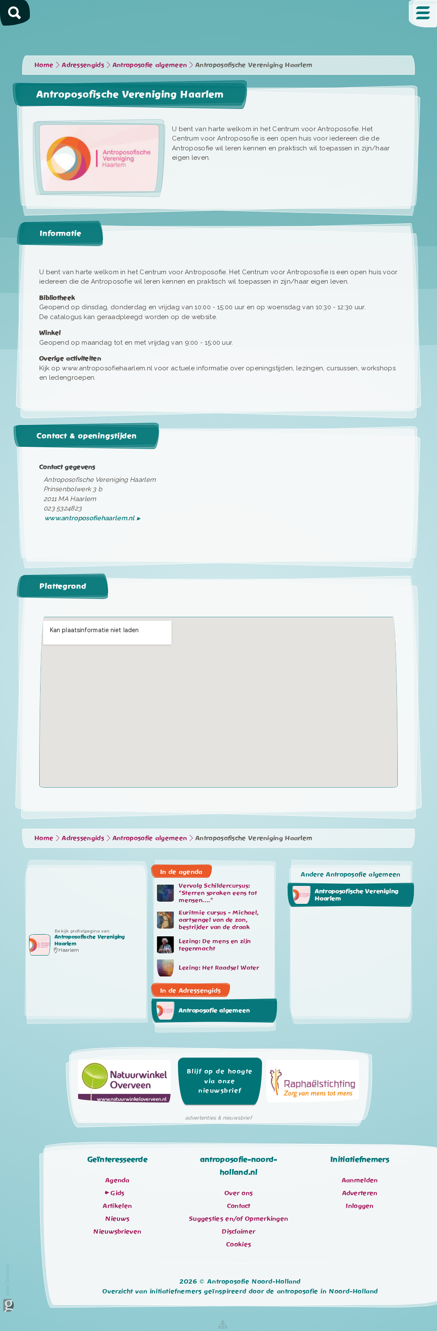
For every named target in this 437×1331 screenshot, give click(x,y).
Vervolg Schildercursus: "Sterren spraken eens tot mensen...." (218, 893)
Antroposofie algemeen (214, 1010)
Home (44, 65)
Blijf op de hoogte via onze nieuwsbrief (220, 1081)
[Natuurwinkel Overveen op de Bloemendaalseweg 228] (124, 1084)
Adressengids (83, 65)
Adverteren (360, 1193)
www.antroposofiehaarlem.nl (89, 518)
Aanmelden (360, 1180)
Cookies (238, 1244)
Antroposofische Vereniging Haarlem (357, 895)
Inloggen (359, 1205)
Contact (239, 1205)
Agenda (117, 1180)
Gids (117, 1193)
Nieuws (117, 1218)
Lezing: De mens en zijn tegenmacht (215, 945)
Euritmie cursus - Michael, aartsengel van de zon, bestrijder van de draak (219, 920)
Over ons (238, 1193)
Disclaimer (238, 1231)
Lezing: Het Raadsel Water (219, 968)
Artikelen (117, 1205)
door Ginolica (7, 1280)
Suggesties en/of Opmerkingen (238, 1218)
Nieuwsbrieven (117, 1231)
